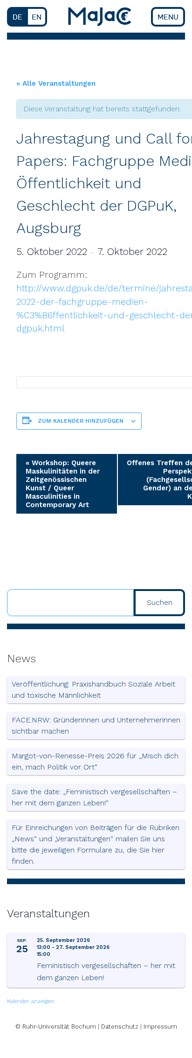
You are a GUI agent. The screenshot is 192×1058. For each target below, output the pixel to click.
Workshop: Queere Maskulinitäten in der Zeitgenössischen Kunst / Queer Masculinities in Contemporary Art (63, 484)
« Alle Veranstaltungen (56, 83)
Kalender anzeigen (31, 1001)
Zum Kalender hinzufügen (80, 421)
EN (36, 16)
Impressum (160, 1026)
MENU (168, 16)
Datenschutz (119, 1026)
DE (17, 16)
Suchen (159, 602)
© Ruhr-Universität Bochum (55, 1026)
